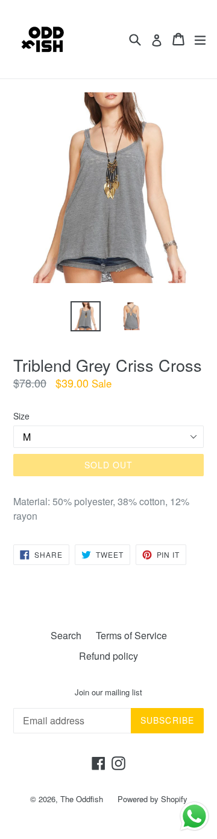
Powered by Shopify (152, 799)
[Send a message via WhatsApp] (194, 816)
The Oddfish (81, 799)
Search (66, 635)
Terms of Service (131, 635)
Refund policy (108, 656)
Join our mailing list (108, 692)
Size (21, 416)
